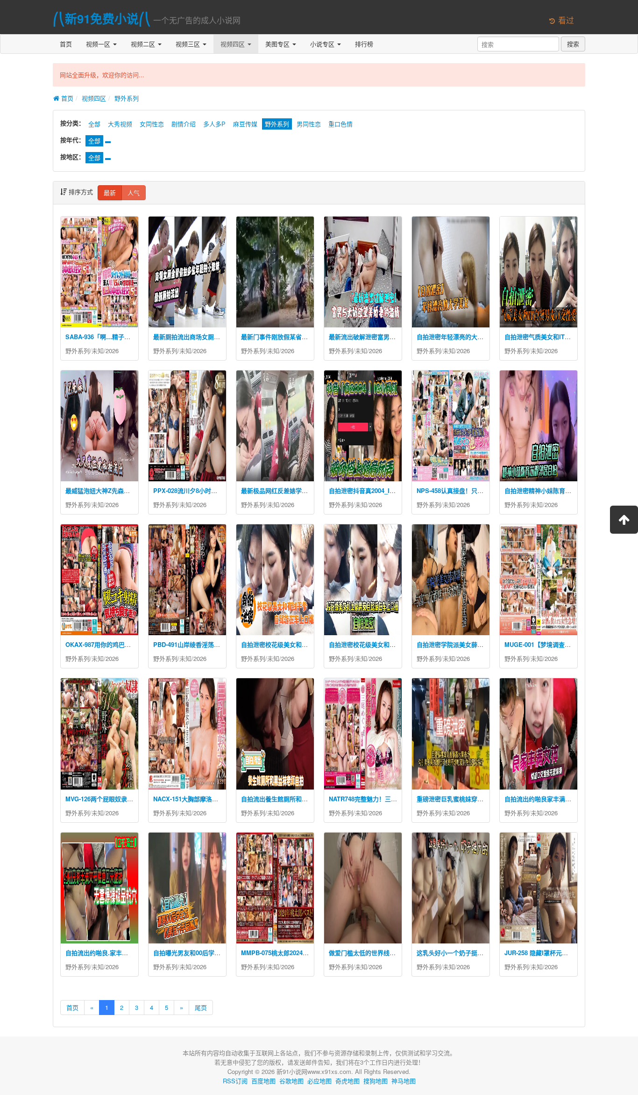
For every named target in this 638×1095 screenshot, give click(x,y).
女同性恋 (152, 123)
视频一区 (99, 43)
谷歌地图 (291, 1080)
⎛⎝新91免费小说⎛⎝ (102, 18)
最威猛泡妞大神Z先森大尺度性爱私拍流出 (121, 490)
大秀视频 (120, 123)
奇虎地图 (347, 1080)
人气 (134, 192)
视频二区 (144, 43)
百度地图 (263, 1080)
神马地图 (403, 1080)
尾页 (201, 1007)
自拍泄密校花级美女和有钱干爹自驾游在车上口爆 (308, 644)
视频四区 (233, 43)
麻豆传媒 (245, 123)
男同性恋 (309, 123)
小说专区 (323, 43)
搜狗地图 (375, 1080)
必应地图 (319, 1080)
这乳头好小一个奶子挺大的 (453, 952)
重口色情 (340, 123)
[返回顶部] (624, 520)
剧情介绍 (183, 123)
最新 (110, 192)
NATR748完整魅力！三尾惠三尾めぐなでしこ (390, 798)
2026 (112, 350)
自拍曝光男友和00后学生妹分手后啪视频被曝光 (217, 952)
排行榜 (364, 43)
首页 (66, 43)
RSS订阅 (235, 1080)
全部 (94, 123)
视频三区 (189, 43)
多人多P (214, 123)
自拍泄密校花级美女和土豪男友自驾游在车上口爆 (395, 644)
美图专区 (278, 43)
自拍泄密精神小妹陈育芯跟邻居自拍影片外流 (565, 490)
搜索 (573, 43)
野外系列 (126, 98)
